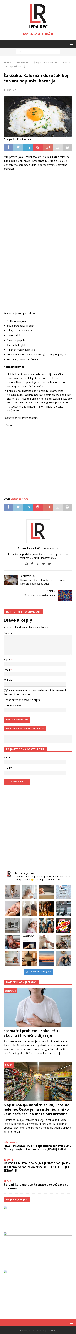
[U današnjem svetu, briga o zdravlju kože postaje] (29, 892)
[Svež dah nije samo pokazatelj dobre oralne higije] (29, 908)
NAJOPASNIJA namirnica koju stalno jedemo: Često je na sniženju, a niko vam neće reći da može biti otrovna (36, 1109)
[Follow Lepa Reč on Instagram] (36, 564)
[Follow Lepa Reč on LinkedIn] (48, 564)
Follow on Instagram (40, 971)
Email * (8, 768)
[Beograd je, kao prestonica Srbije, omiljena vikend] (46, 958)
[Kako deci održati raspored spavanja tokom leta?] (12, 958)
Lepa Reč (11, 89)
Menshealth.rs (19, 498)
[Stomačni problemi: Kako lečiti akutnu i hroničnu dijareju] (38, 1007)
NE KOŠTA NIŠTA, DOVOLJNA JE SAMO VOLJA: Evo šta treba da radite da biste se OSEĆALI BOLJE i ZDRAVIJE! (37, 1167)
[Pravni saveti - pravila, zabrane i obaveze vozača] (63, 908)
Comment (9, 633)
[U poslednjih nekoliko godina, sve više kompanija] (63, 942)
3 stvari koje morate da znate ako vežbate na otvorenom (36, 1186)
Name (7, 659)
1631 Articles (51, 548)
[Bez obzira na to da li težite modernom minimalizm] (12, 925)
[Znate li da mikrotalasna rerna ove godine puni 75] (29, 958)
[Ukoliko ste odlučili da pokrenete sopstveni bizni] (46, 942)
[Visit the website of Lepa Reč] (26, 564)
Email (7, 670)
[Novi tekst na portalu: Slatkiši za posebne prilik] (12, 942)
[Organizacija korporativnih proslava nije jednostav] (46, 925)
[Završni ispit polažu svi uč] (46, 892)
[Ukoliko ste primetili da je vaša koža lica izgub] (12, 908)
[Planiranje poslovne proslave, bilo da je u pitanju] (46, 908)
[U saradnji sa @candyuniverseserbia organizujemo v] (63, 925)
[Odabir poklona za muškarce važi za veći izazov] (63, 958)
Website (8, 680)
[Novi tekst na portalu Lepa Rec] (29, 942)
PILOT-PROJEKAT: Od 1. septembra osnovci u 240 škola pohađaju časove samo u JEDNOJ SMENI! (37, 1147)
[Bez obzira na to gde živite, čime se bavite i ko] (12, 892)
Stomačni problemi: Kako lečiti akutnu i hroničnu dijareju (32, 1033)
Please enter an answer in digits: (22, 700)
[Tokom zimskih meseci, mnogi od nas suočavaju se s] (29, 925)
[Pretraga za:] (38, 51)
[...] (58, 1053)
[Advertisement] (38, 202)
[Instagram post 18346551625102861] (63, 892)
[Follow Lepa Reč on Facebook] (30, 564)
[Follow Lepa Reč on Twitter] (42, 564)
